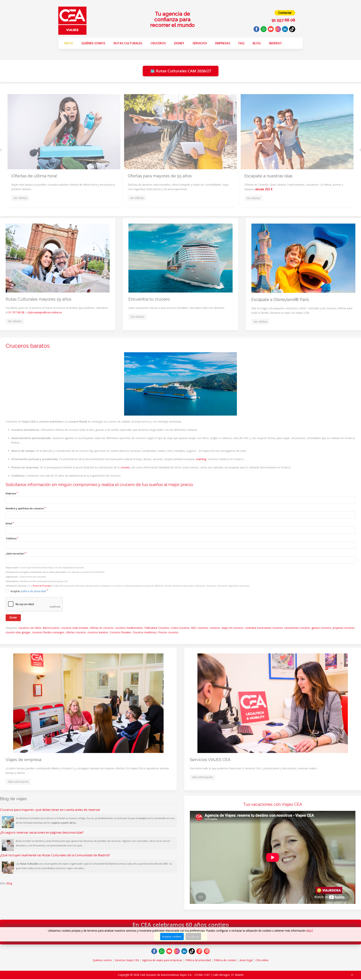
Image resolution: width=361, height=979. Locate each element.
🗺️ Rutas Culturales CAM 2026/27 (180, 70)
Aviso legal (246, 960)
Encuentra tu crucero (149, 299)
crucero (125, 467)
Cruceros (158, 43)
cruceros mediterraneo (129, 628)
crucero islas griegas (18, 632)
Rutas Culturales (128, 43)
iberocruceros (51, 628)
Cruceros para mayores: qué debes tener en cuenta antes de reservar (50, 809)
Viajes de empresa (23, 759)
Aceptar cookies (172, 936)
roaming (201, 459)
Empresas (222, 43)
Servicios (200, 43)
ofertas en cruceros (102, 628)
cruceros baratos (97, 632)
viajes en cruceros (232, 628)
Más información (18, 781)
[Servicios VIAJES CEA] (272, 703)
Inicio (68, 43)
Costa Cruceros (180, 628)
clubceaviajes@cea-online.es (44, 312)
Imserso (275, 43)
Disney (179, 43)
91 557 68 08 (16, 312)
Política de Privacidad (42, 585)
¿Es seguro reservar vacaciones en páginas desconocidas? (42, 832)
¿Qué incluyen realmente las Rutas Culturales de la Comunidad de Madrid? (55, 855)
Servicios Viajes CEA (127, 960)
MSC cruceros (199, 628)
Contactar (284, 12)
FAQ (241, 43)
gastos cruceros (321, 628)
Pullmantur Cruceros (156, 628)
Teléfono (11, 538)
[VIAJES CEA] (72, 20)
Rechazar (193, 936)
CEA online (262, 960)
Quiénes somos (93, 43)
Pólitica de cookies (225, 960)
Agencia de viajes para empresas (162, 960)
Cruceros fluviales (120, 632)
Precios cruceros (168, 632)
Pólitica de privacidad (198, 960)
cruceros (214, 628)
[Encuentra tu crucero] (180, 258)
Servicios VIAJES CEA (210, 759)
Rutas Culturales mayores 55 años (38, 299)
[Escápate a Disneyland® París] (303, 258)
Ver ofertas (14, 321)
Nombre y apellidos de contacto (25, 508)
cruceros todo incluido (74, 628)
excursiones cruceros (297, 628)
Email (9, 523)
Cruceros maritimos (145, 632)
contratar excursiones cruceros (264, 628)
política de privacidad (33, 591)
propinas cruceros (343, 628)
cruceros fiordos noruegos (48, 632)
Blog (257, 43)
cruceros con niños (29, 628)
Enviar (13, 617)
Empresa (11, 493)
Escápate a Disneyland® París (280, 299)
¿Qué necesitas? (15, 553)
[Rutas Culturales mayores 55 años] (58, 258)
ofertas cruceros (76, 632)
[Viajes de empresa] (88, 703)
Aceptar (28, 591)
